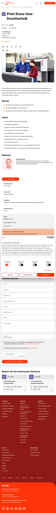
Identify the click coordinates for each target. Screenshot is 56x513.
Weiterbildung (5, 416)
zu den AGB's (33, 348)
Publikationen (23, 442)
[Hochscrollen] (53, 510)
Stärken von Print (24, 433)
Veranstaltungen (6, 460)
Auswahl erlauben (28, 274)
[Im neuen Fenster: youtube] (11, 508)
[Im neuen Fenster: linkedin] (20, 508)
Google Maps (5, 41)
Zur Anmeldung (10, 179)
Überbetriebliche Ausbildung (44, 406)
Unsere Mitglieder (34, 450)
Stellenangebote (23, 423)
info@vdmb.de (14, 491)
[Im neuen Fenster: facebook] (3, 508)
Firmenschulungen (42, 408)
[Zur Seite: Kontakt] (41, 3)
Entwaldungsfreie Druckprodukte (24, 436)
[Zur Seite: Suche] (37, 3)
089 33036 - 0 (7, 491)
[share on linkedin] (3, 46)
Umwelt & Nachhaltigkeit (7, 408)
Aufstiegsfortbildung (42, 416)
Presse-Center (23, 440)
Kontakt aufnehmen (34, 455)
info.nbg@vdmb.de (15, 496)
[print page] (7, 50)
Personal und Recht (6, 403)
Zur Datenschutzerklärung (31, 344)
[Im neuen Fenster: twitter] (7, 508)
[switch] (21, 265)
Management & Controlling (8, 406)
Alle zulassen (45, 274)
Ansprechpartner (6, 452)
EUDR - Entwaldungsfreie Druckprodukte (25, 412)
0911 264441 (7, 496)
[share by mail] (3, 50)
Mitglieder (4, 465)
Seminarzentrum (42, 419)
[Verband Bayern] (2, 7)
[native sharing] (20, 46)
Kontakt (4, 463)
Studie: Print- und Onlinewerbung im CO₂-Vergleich (25, 407)
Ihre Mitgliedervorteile (35, 452)
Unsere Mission (5, 450)
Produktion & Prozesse (7, 411)
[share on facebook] (11, 46)
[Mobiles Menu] (3, 3)
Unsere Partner (5, 470)
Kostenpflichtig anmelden (14, 361)
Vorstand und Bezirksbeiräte (8, 455)
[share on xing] (7, 46)
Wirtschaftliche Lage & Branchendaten (25, 429)
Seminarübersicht (42, 403)
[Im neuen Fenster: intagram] (24, 508)
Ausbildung (4, 413)
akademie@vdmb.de (16, 502)
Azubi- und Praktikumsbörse (26, 421)
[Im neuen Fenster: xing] (15, 508)
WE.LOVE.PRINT (23, 418)
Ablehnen (10, 274)
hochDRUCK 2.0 (23, 416)
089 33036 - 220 (7, 502)
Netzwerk (4, 468)
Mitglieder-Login (50, 3)
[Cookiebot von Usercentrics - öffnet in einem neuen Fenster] (48, 237)
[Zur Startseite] (9, 3)
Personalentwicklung (43, 411)
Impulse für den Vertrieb (43, 413)
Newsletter (22, 403)
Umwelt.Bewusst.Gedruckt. (26, 426)
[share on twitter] (16, 46)
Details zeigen (47, 270)
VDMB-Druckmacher (6, 457)
